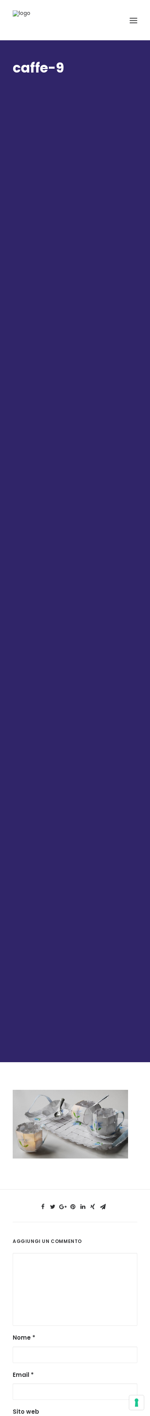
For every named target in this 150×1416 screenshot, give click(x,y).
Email (23, 1375)
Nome (24, 1337)
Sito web (26, 1412)
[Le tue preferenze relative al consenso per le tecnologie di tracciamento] (136, 1402)
